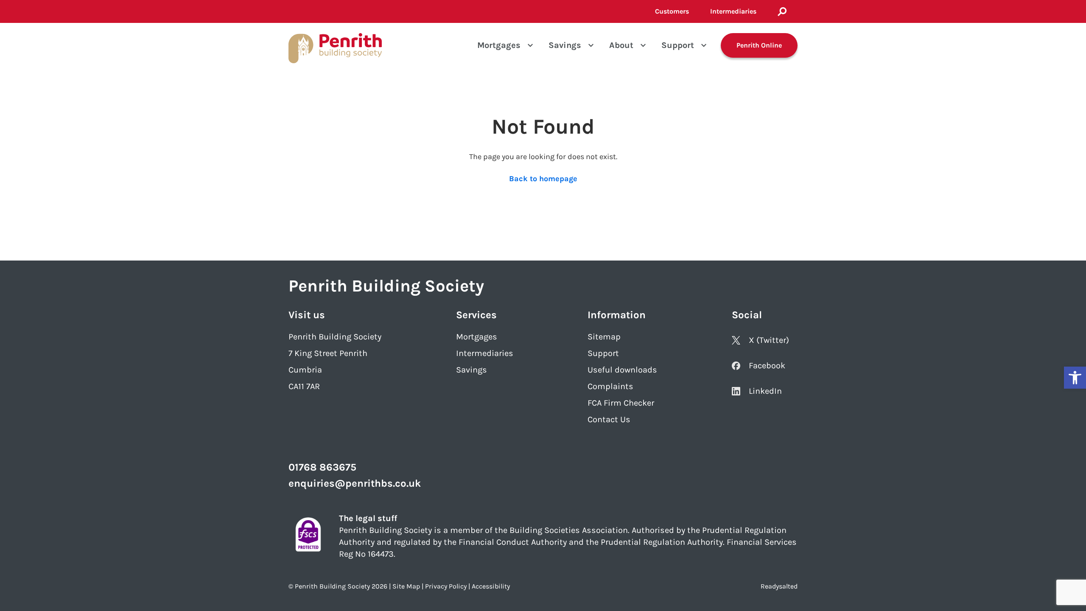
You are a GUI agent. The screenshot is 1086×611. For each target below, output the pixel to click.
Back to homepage (543, 178)
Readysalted (779, 586)
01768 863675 (322, 467)
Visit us (306, 315)
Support (677, 45)
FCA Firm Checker (621, 403)
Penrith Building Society (334, 337)
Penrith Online (759, 45)
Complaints (610, 386)
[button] (1075, 378)
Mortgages (499, 45)
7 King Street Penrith (327, 353)
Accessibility (491, 586)
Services (476, 315)
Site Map (406, 586)
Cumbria (305, 370)
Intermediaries (733, 11)
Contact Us (609, 419)
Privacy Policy (446, 586)
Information (617, 315)
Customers (672, 11)
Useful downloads (622, 370)
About (621, 45)
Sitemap (604, 337)
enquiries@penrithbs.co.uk (354, 483)
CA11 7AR (304, 386)
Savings (565, 45)
